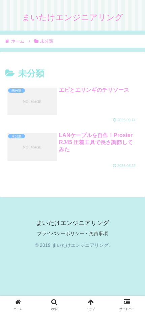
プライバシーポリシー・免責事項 (72, 233)
